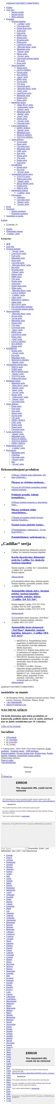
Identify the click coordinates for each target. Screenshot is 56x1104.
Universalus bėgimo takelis (28, 58)
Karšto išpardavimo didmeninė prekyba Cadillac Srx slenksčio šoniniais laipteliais (28, 560)
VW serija (21, 61)
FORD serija (22, 186)
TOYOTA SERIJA (25, 137)
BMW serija (22, 35)
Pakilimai (12, 756)
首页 (8, 244)
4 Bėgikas (21, 197)
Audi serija (21, 31)
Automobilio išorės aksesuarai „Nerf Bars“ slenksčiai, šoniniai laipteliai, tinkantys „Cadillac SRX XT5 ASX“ (29, 631)
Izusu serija (21, 63)
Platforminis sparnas (19, 190)
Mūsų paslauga (17, 17)
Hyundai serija (23, 40)
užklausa (15, 577)
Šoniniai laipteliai (18, 21)
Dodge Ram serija (24, 28)
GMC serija (21, 151)
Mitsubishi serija (23, 49)
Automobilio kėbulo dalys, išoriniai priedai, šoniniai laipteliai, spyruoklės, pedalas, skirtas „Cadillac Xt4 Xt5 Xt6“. (30, 595)
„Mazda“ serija (23, 114)
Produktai (10, 19)
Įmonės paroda (17, 14)
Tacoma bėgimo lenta (25, 753)
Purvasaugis (16, 195)
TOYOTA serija (23, 176)
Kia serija (20, 170)
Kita (13, 462)
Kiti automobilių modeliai (21, 307)
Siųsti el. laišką (7, 760)
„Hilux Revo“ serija (25, 105)
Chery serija (16, 297)
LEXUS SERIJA (24, 70)
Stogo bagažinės (18, 65)
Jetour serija (16, 302)
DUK (8, 207)
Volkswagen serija (24, 179)
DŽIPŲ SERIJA (23, 128)
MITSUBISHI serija (25, 183)
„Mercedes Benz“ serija (26, 47)
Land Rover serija (24, 44)
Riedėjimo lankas (18, 102)
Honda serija (22, 38)
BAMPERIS (16, 165)
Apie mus (10, 10)
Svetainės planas (17, 751)
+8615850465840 (8, 762)
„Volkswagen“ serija (25, 107)
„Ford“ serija (22, 91)
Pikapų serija (22, 54)
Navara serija (22, 72)
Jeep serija (21, 153)
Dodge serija (22, 119)
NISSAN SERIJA (24, 135)
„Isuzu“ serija (22, 77)
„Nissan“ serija (23, 51)
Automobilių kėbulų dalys (22, 174)
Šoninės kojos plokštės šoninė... (28, 524)
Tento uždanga (17, 139)
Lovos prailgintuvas (19, 126)
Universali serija (23, 86)
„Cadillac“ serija (23, 24)
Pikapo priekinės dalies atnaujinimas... (23, 511)
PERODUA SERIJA (20, 300)
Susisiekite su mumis (14, 216)
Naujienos (10, 209)
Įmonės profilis (17, 12)
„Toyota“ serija (23, 56)
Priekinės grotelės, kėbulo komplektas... (25, 496)
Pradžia (9, 7)
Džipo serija (22, 42)
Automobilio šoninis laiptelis (28, 756)
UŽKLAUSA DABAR (11, 726)
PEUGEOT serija (18, 304)
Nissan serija (22, 68)
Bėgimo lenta (40, 753)
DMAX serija (22, 188)
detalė (21, 577)
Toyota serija (22, 82)
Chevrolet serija (23, 26)
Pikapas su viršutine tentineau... (28, 482)
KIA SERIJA (22, 75)
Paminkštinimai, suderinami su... (29, 537)
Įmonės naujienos (18, 211)
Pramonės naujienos (19, 213)
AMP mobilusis (32, 751)
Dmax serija (22, 100)
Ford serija (21, 33)
